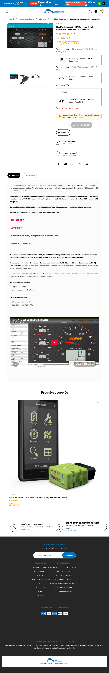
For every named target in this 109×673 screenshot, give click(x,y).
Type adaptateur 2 (77, 68)
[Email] (65, 163)
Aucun (64, 92)
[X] (80, 163)
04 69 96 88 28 (90, 3)
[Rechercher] (90, 11)
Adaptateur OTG (63, 85)
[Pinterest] (87, 163)
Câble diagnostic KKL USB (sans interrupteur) (82, 60)
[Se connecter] (96, 11)
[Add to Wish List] (97, 403)
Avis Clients (30, 175)
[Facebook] (58, 163)
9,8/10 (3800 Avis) (20, 4)
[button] (14, 76)
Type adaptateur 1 (76, 50)
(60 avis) (73, 33)
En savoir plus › (25, 529)
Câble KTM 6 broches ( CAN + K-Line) (82, 78)
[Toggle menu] (7, 11)
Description (14, 175)
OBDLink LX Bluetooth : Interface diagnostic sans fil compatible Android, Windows (38, 498)
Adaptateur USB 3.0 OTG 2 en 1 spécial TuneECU (81, 101)
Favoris (63, 132)
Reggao (66, 664)
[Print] (72, 163)
